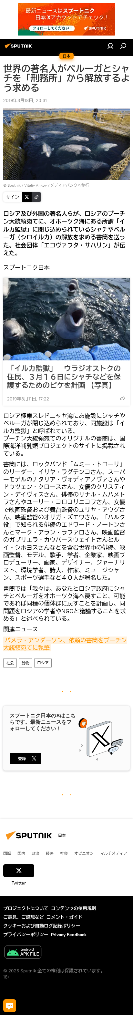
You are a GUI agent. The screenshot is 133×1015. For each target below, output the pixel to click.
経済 (50, 853)
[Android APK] (23, 953)
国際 (7, 853)
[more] (122, 398)
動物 (25, 662)
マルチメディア (113, 853)
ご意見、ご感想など (23, 917)
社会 (10, 662)
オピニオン (84, 853)
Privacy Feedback (69, 934)
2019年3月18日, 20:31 (25, 100)
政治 (35, 853)
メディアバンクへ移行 (69, 185)
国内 (21, 853)
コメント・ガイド (64, 917)
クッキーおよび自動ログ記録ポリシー (41, 926)
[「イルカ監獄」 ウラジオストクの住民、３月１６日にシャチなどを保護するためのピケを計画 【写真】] (66, 319)
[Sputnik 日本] (19, 48)
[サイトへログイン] (110, 45)
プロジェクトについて (25, 908)
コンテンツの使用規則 (73, 908)
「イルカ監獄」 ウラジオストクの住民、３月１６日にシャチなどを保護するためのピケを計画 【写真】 (64, 376)
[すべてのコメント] (9, 1005)
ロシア (43, 662)
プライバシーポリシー (25, 934)
